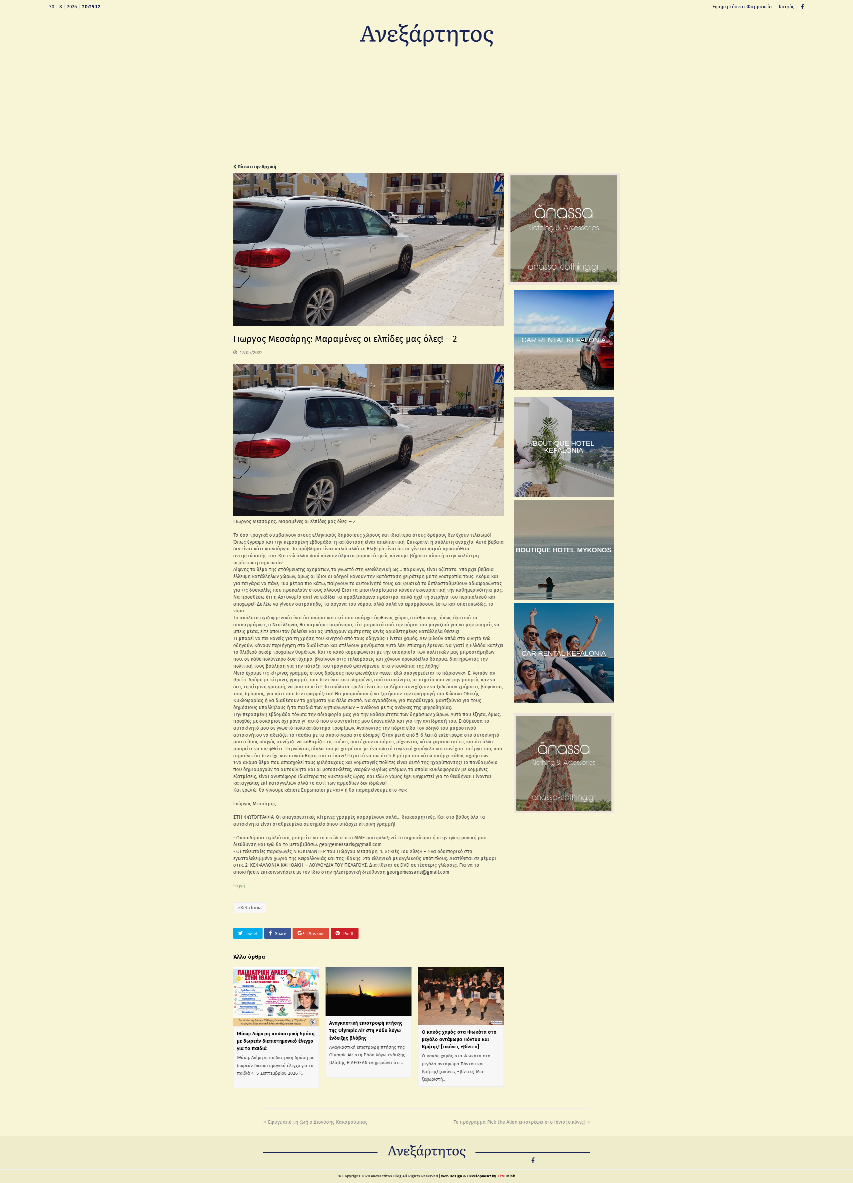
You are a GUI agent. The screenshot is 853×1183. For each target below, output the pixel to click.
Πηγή (239, 886)
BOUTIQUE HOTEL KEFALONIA (563, 446)
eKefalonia (250, 908)
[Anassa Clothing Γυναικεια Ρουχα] (564, 283)
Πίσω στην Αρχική (256, 167)
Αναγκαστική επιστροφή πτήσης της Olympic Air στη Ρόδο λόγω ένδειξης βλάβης (366, 1030)
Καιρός (786, 7)
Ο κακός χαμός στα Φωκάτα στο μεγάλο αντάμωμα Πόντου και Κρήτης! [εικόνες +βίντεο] (459, 1039)
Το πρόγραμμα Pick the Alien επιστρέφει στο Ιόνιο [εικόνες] (519, 1122)
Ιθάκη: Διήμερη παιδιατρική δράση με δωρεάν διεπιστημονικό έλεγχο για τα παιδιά (276, 1041)
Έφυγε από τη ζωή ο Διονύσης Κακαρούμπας (318, 1122)
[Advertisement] (426, 110)
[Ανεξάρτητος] (426, 35)
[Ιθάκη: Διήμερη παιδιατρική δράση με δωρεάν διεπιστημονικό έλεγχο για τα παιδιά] (276, 996)
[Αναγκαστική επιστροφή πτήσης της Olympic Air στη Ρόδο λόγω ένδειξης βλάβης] (368, 991)
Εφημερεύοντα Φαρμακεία (742, 7)
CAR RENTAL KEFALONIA (563, 340)
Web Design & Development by (478, 1176)
